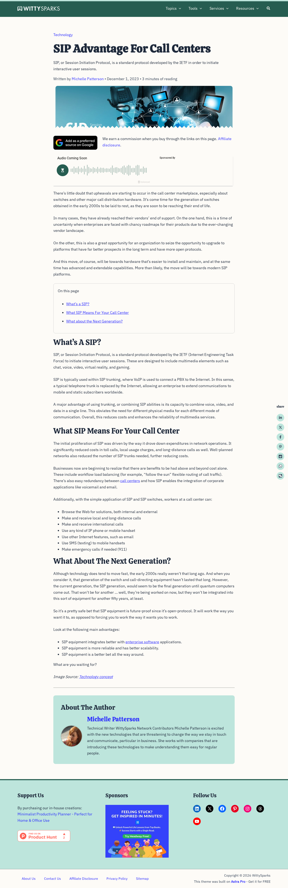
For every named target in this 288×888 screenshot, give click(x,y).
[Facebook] (280, 437)
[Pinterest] (280, 446)
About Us (29, 878)
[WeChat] (280, 476)
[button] (179, 8)
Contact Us (52, 878)
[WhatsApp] (280, 466)
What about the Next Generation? (94, 321)
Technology (63, 34)
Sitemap (142, 878)
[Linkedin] (280, 417)
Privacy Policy (117, 878)
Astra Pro (238, 881)
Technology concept (96, 676)
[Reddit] (280, 456)
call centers (130, 480)
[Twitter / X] (280, 427)
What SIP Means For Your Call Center (97, 312)
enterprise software (142, 641)
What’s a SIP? (77, 303)
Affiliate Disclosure (83, 878)
